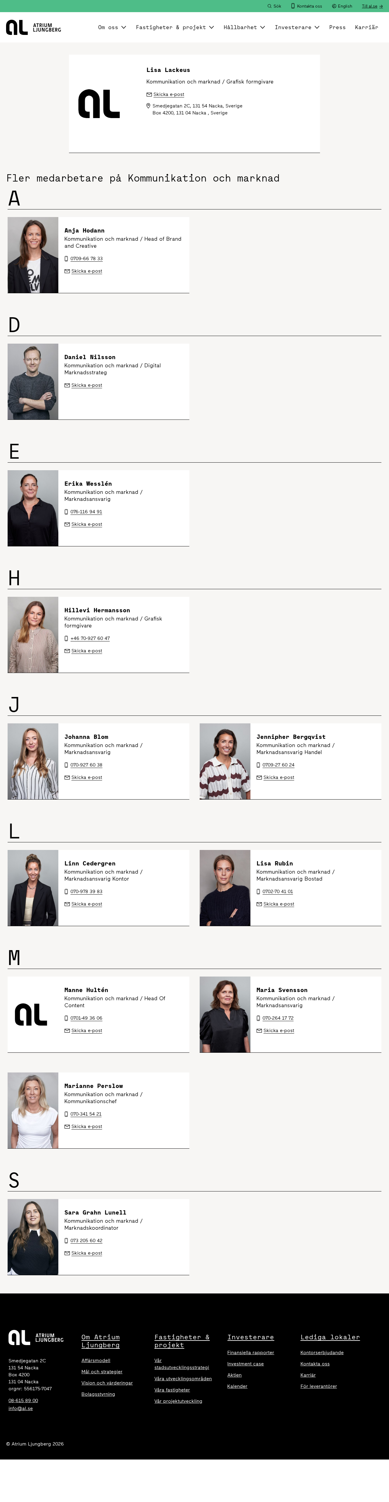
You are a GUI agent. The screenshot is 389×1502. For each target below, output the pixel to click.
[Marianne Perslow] (33, 1110)
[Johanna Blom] (33, 761)
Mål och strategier (101, 1372)
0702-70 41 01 (278, 891)
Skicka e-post (86, 271)
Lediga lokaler (330, 1336)
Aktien (234, 1375)
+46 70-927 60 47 (90, 638)
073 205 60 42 (86, 1240)
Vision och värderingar (107, 1383)
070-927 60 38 (86, 765)
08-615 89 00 (23, 1400)
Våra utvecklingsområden (183, 1378)
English (345, 6)
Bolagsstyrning (98, 1394)
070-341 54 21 (86, 1114)
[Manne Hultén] (33, 1014)
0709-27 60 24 (278, 765)
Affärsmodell (95, 1360)
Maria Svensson (282, 990)
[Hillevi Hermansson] (33, 635)
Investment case (245, 1364)
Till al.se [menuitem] (369, 6)
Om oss (108, 27)
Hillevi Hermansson (97, 610)
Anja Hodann (84, 230)
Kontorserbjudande (322, 1352)
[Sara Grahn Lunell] (33, 1237)
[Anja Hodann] (33, 255)
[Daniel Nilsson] (33, 382)
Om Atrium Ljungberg (100, 1340)
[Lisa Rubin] (225, 888)
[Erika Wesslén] (33, 508)
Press (337, 27)
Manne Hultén (86, 990)
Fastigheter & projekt (171, 27)
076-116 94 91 (86, 512)
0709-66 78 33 (87, 258)
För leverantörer (319, 1386)
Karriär (366, 27)
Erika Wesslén (88, 483)
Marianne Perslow (93, 1086)
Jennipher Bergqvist (291, 736)
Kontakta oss (315, 1364)
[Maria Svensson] (225, 1014)
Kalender (237, 1386)
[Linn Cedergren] (33, 888)
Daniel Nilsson (89, 357)
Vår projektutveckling (178, 1401)
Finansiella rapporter (250, 1352)
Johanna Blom (86, 736)
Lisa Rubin (274, 863)
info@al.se (21, 1408)
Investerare (293, 27)
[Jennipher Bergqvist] (225, 761)
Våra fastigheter (172, 1390)
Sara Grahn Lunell (95, 1212)
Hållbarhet (240, 27)
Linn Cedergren (89, 863)
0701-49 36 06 (86, 1018)
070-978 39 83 (86, 891)
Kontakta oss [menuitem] (309, 6)
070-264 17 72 (278, 1018)
